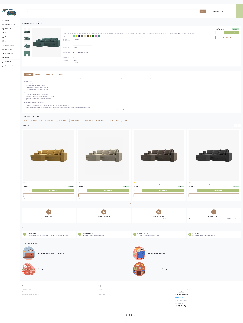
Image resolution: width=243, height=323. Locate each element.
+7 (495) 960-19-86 (182, 294)
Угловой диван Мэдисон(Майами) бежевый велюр (90, 184)
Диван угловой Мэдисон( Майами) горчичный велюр (36, 184)
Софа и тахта (8, 49)
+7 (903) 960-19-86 (217, 11)
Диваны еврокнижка (10, 24)
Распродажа (8, 61)
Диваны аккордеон (10, 32)
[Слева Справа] (82, 44)
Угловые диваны (9, 28)
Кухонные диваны (9, 53)
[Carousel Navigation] (237, 125)
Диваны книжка (9, 41)
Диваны (7, 20)
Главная (23, 21)
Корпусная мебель (10, 65)
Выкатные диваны (9, 37)
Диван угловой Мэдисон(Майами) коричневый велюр (147, 184)
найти (202, 11)
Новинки (7, 57)
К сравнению (220, 41)
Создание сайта (128, 321)
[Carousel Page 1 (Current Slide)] (130, 203)
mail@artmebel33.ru (180, 297)
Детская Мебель (9, 45)
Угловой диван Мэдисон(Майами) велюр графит (200, 184)
